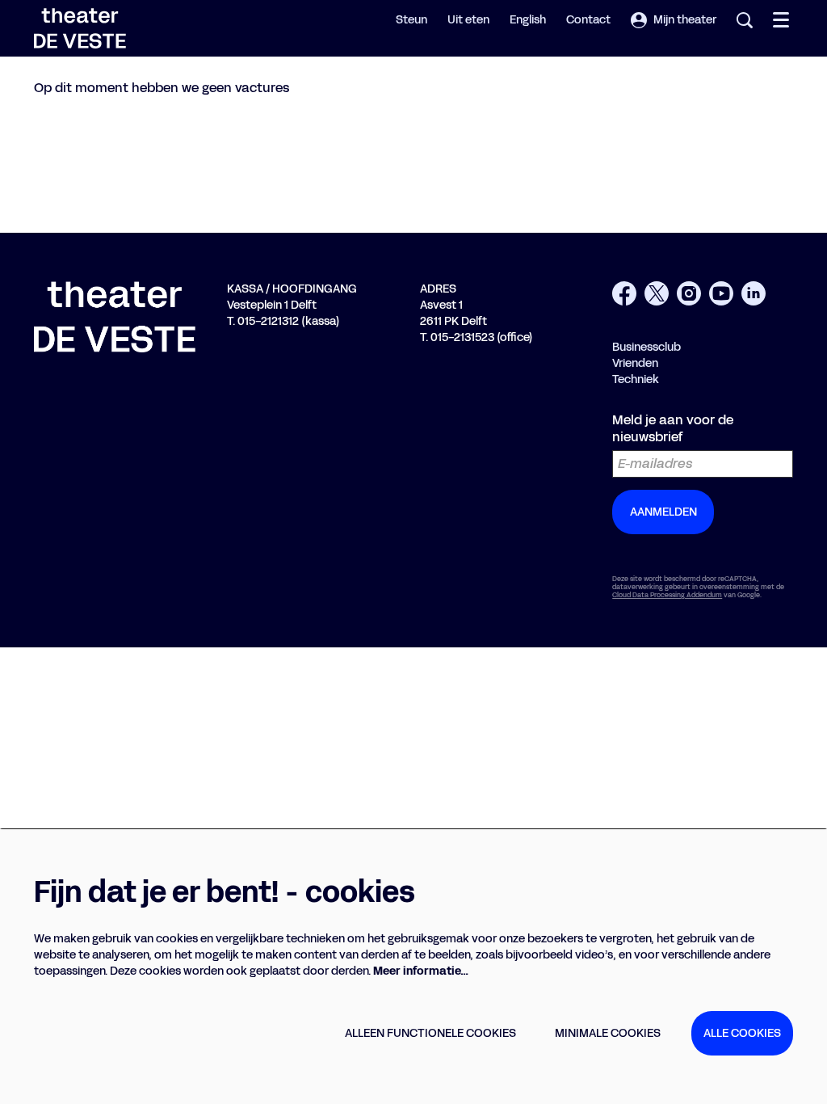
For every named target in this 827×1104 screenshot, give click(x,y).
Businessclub (646, 347)
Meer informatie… (420, 971)
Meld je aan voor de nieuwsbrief (672, 429)
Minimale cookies (608, 1033)
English (528, 19)
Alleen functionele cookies (430, 1033)
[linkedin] (753, 293)
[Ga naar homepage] (80, 28)
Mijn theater (684, 19)
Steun (411, 19)
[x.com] (656, 293)
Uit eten (468, 19)
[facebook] (624, 293)
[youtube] (721, 293)
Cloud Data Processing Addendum (667, 595)
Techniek (635, 379)
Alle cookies (742, 1033)
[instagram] (689, 293)
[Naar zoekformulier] (745, 20)
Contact (588, 19)
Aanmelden (663, 512)
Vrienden (635, 363)
